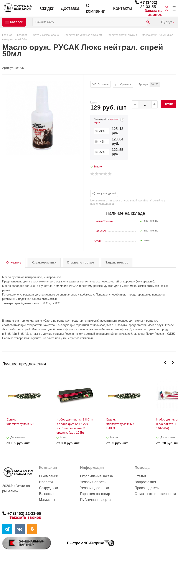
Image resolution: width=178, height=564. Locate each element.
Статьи (140, 476)
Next (173, 362)
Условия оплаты (93, 482)
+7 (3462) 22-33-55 (148, 4)
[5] (110, 174)
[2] (97, 174)
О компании (95, 8)
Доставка (70, 8)
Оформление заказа (96, 476)
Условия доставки (94, 488)
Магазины (47, 500)
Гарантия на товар (95, 494)
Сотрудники (48, 488)
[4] (105, 174)
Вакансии (46, 494)
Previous (165, 362)
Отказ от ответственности (155, 494)
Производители (147, 488)
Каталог (16, 22)
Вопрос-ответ (145, 482)
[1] (92, 174)
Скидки (47, 8)
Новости (46, 482)
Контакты (122, 8)
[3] (101, 174)
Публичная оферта (95, 500)
